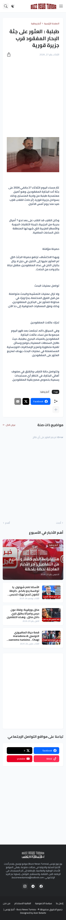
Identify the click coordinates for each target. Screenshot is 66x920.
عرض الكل (11, 425)
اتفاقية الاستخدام (22, 903)
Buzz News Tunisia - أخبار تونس (20, 909)
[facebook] (41, 886)
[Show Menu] (61, 6)
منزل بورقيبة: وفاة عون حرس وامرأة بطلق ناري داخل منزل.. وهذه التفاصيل (23, 613)
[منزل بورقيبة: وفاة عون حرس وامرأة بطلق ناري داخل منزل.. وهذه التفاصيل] (51, 615)
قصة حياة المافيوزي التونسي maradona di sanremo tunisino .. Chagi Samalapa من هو (24, 636)
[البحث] (6, 6)
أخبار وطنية (36, 23)
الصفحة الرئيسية (51, 23)
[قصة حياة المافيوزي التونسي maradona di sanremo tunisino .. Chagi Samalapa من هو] (51, 638)
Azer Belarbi (40, 913)
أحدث (58, 523)
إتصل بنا (59, 903)
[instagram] (25, 886)
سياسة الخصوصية (43, 903)
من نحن (6, 903)
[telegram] (33, 886)
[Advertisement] (33, 95)
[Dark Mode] (13, 6)
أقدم (7, 523)
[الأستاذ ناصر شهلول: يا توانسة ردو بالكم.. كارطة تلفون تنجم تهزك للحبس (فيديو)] (51, 592)
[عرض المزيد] (55, 409)
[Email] (17, 401)
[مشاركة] (10, 54)
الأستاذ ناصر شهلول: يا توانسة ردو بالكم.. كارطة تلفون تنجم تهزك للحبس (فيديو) (24, 590)
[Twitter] (26, 401)
